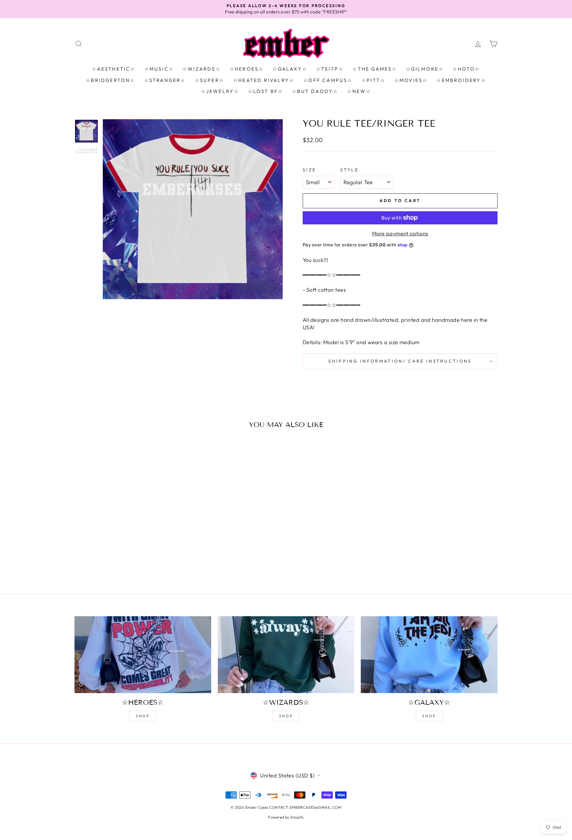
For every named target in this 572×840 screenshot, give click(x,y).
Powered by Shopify (286, 817)
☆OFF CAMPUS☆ (327, 80)
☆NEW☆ (359, 91)
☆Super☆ (209, 80)
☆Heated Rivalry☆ (263, 80)
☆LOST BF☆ (265, 91)
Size (309, 170)
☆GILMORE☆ (425, 69)
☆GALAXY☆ (290, 69)
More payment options (400, 233)
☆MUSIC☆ (159, 69)
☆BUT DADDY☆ (315, 91)
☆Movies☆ (411, 80)
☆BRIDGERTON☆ (110, 80)
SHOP (143, 716)
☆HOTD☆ (466, 69)
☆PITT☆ (374, 80)
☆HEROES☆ (247, 69)
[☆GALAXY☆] (429, 654)
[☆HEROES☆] (142, 654)
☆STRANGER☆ (165, 80)
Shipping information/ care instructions (400, 361)
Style (349, 170)
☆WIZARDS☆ (202, 69)
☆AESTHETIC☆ (113, 69)
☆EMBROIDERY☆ (461, 80)
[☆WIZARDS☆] (286, 654)
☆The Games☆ (374, 69)
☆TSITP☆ (329, 69)
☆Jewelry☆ (220, 91)
